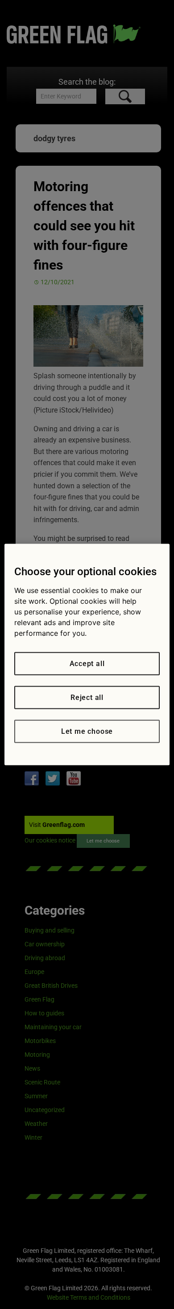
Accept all (87, 663)
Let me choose (87, 731)
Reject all (87, 697)
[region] (87, 654)
